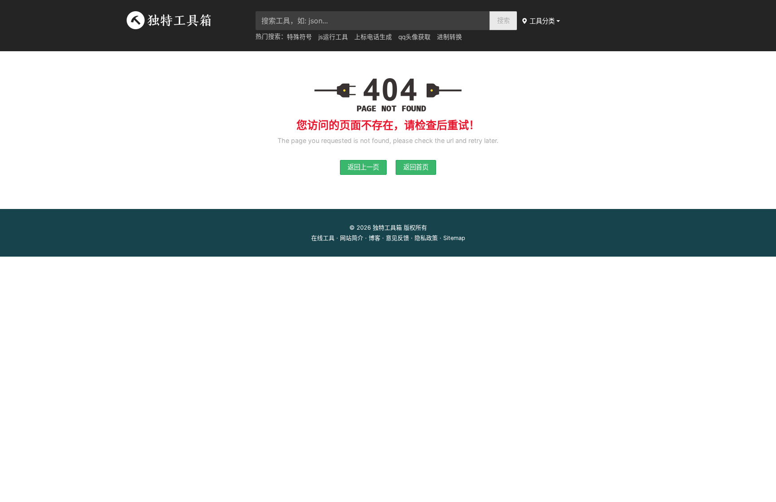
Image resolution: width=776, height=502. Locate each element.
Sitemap (454, 238)
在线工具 (323, 238)
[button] (541, 21)
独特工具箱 (387, 227)
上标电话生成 (373, 36)
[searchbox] (373, 20)
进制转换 (449, 36)
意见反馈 (397, 238)
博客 (374, 238)
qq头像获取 (414, 36)
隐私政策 (426, 238)
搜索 (503, 20)
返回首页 (415, 167)
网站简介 (351, 238)
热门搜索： (271, 36)
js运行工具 (333, 36)
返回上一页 (363, 167)
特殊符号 (299, 36)
